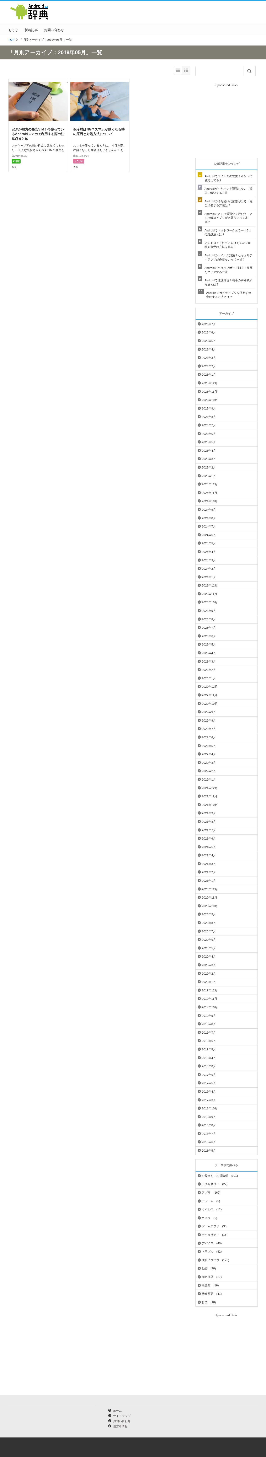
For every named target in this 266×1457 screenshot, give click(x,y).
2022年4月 (209, 754)
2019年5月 (209, 1049)
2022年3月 (209, 762)
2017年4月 (209, 1091)
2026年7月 (209, 324)
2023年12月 (210, 585)
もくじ (13, 30)
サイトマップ (122, 1416)
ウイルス (207, 1209)
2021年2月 (209, 872)
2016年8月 (209, 1125)
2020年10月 (210, 906)
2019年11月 (209, 998)
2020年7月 (209, 931)
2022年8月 (209, 720)
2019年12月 (210, 990)
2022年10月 (210, 703)
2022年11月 (209, 695)
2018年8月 (209, 1066)
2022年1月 (209, 779)
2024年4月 (209, 551)
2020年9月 (209, 914)
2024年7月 (209, 526)
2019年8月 (209, 1024)
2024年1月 (209, 577)
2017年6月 (209, 1074)
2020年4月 (209, 956)
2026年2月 (209, 366)
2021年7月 (209, 830)
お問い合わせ (54, 30)
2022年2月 (209, 771)
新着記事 (31, 30)
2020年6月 (209, 939)
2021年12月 (210, 788)
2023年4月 (209, 653)
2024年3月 (209, 560)
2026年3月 (209, 357)
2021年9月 (209, 813)
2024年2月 (209, 568)
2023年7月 (209, 627)
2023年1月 (209, 678)
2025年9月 (209, 408)
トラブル (78, 161)
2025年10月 (210, 400)
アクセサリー (210, 1184)
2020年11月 (209, 897)
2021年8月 (209, 821)
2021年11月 (209, 796)
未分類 (16, 161)
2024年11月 (209, 492)
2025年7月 (209, 425)
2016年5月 (209, 1150)
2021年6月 (209, 838)
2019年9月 (209, 1015)
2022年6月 (209, 737)
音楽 (205, 1302)
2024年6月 (209, 535)
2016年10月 (210, 1108)
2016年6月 (209, 1142)
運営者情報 (120, 1426)
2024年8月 (209, 518)
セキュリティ (210, 1234)
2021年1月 (209, 880)
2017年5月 (209, 1083)
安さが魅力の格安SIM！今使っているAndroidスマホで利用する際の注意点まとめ (38, 134)
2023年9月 (209, 610)
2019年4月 (209, 1058)
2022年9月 (209, 712)
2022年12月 (210, 686)
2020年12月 (210, 889)
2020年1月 (209, 982)
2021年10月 (210, 805)
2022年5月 (209, 746)
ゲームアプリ (210, 1226)
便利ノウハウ (210, 1260)
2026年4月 (209, 349)
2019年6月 (209, 1041)
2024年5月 (209, 543)
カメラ (206, 1218)
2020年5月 (209, 948)
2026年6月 (209, 332)
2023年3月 (209, 661)
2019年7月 (209, 1032)
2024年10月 (210, 501)
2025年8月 (209, 416)
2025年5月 (209, 442)
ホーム (117, 1410)
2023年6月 (209, 636)
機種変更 (207, 1293)
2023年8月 (209, 619)
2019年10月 (210, 1007)
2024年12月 (210, 484)
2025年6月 (209, 433)
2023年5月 (209, 644)
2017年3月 (209, 1100)
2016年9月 (209, 1117)
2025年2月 (209, 467)
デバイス (207, 1243)
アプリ (206, 1192)
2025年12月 (210, 383)
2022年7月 (209, 728)
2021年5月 (209, 847)
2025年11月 (209, 391)
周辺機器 (207, 1277)
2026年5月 (209, 341)
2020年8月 (209, 923)
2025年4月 (209, 450)
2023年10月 (210, 602)
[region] (226, 121)
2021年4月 (209, 855)
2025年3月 (209, 459)
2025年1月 (209, 476)
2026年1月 (209, 374)
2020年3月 (209, 965)
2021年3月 (209, 864)
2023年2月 (209, 669)
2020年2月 (209, 973)
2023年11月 (209, 594)
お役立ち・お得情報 (215, 1175)
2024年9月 (209, 509)
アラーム (207, 1201)
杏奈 (14, 167)
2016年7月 (209, 1133)
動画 (205, 1268)
